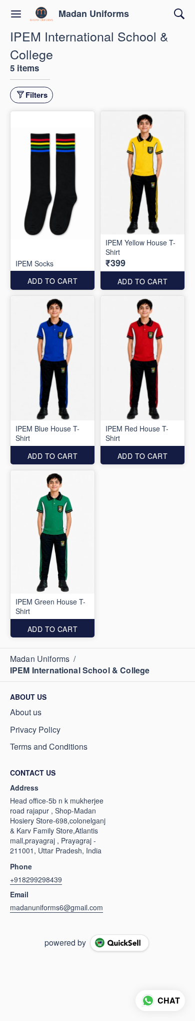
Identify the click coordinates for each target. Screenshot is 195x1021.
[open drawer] (16, 13)
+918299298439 (36, 879)
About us (26, 712)
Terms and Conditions (49, 746)
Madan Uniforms (93, 14)
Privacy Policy (35, 729)
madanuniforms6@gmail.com (56, 907)
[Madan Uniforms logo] (42, 13)
